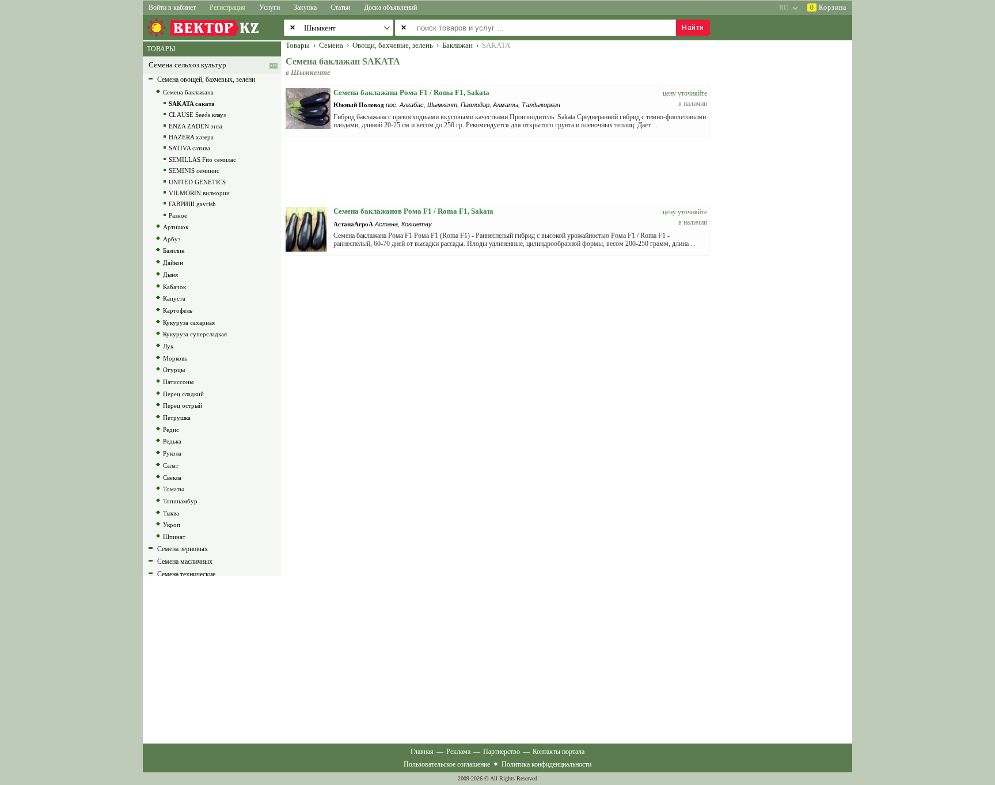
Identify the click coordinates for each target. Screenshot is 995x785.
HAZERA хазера (191, 137)
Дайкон (173, 262)
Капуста (174, 298)
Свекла (172, 477)
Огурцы (174, 369)
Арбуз (171, 239)
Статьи (340, 7)
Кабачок (174, 286)
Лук (168, 346)
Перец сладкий (183, 393)
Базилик (173, 250)
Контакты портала (558, 752)
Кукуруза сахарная (189, 322)
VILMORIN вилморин (199, 192)
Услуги (269, 7)
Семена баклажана (188, 92)
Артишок (175, 226)
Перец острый (182, 405)
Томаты (173, 489)
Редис (171, 429)
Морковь (175, 358)
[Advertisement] (788, 214)
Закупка (305, 7)
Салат (171, 465)
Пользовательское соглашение (447, 764)
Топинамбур (180, 501)
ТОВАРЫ (161, 49)
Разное (178, 215)
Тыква (171, 513)
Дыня (170, 274)
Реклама (458, 752)
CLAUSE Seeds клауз (197, 114)
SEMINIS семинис (194, 170)
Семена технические (186, 574)
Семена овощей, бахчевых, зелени (206, 79)
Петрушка (177, 417)
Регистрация (227, 7)
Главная (422, 752)
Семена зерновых (182, 549)
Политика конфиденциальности (546, 764)
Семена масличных (184, 562)
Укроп (171, 524)
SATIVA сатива (189, 148)
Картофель (177, 310)
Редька (172, 441)
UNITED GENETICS (197, 182)
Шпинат (174, 536)
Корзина (828, 7)
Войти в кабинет (172, 7)
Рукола (172, 453)
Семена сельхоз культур (187, 65)
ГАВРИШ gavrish (192, 203)
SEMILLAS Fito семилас (202, 159)
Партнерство (501, 752)
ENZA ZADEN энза (195, 126)
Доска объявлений (390, 7)
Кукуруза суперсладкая (195, 334)
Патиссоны (178, 381)
